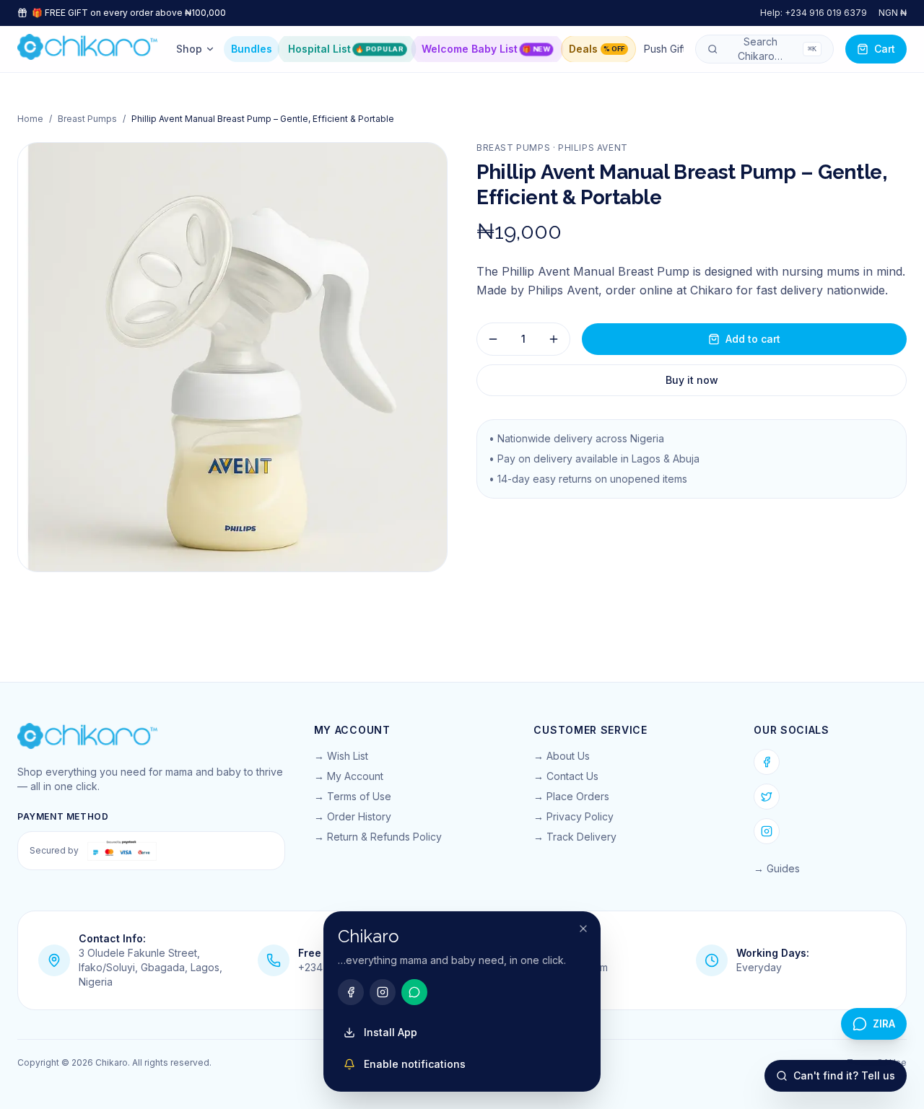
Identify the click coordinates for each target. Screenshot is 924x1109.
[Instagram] (767, 831)
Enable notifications (415, 1064)
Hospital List (345, 49)
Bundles (251, 49)
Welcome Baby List (485, 49)
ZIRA (884, 1023)
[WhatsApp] (414, 992)
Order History (359, 816)
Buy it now (692, 380)
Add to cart (752, 339)
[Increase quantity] (554, 339)
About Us (568, 756)
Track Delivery (581, 836)
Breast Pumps (87, 118)
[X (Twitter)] (767, 797)
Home (30, 118)
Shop (189, 49)
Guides (783, 868)
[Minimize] (583, 928)
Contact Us (572, 776)
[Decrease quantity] (493, 339)
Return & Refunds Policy (384, 836)
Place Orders (577, 796)
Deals (597, 49)
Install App (390, 1032)
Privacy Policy (580, 816)
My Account (355, 776)
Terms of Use (359, 796)
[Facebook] (767, 762)
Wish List (347, 756)
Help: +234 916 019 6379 (813, 12)
